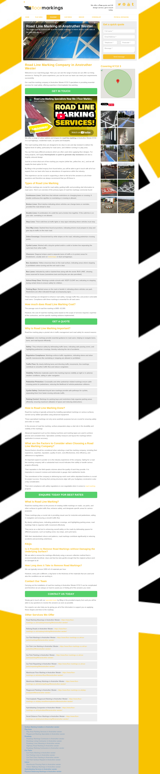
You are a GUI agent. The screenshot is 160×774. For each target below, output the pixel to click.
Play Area (39, 17)
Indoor (81, 17)
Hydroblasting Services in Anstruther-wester (41, 769)
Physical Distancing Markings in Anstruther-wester (43, 771)
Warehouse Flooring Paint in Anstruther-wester (43, 764)
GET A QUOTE (61, 321)
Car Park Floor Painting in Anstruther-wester (42, 757)
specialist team (51, 600)
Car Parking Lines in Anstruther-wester (40, 755)
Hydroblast (96, 17)
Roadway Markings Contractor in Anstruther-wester (45, 739)
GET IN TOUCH (61, 91)
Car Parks (68, 17)
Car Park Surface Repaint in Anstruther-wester (43, 760)
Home (27, 17)
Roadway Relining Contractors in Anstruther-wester (45, 748)
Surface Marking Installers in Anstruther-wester (42, 727)
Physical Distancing (121, 17)
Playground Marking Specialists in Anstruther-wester (45, 734)
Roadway (53, 17)
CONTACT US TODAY (61, 593)
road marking (90, 486)
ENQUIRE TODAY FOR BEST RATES (61, 494)
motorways (52, 257)
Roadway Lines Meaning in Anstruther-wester (43, 743)
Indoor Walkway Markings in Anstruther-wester (43, 767)
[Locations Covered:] (24, 2)
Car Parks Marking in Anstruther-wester (41, 753)
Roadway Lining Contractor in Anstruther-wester (44, 741)
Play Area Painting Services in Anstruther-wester (44, 732)
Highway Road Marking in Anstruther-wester (42, 746)
